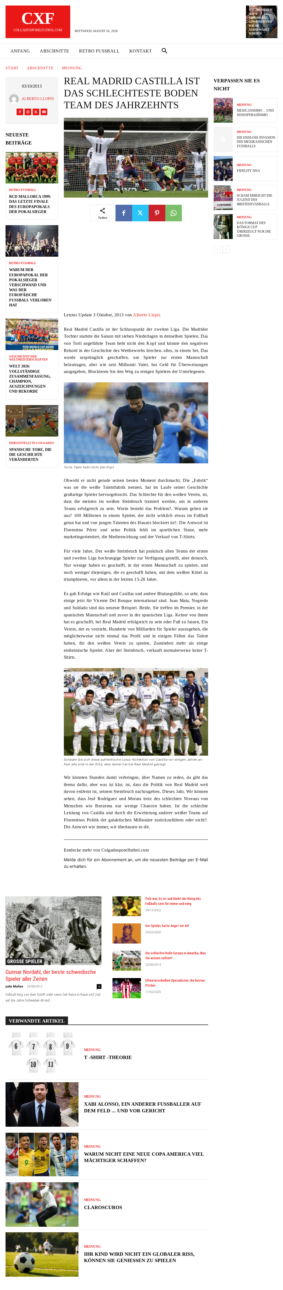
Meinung (72, 68)
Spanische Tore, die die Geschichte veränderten (30, 455)
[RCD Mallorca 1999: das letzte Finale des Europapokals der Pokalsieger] (32, 167)
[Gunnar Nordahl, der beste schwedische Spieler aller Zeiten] (53, 930)
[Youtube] (44, 112)
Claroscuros (103, 1207)
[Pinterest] (157, 213)
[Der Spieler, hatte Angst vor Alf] (126, 933)
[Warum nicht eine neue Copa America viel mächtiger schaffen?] (42, 1154)
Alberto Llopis (38, 99)
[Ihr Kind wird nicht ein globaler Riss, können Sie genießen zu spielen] (42, 1254)
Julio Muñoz (14, 986)
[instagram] (28, 112)
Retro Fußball (22, 189)
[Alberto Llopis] (15, 99)
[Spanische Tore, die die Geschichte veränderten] (32, 421)
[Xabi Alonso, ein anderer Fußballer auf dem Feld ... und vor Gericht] (42, 1104)
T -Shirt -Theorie (108, 1057)
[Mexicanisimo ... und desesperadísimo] (223, 110)
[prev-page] (217, 249)
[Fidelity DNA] (223, 168)
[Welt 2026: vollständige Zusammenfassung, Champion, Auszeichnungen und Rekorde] (32, 334)
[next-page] (225, 249)
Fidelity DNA (248, 171)
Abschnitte (40, 68)
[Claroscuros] (42, 1204)
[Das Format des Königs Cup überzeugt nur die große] (223, 226)
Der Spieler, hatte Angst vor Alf (167, 926)
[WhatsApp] (173, 213)
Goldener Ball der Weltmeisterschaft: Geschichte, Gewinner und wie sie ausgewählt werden (261, 17)
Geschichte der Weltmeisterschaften (28, 358)
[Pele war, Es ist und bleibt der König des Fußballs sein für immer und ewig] (126, 906)
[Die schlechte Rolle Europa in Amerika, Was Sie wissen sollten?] (126, 961)
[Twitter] (36, 112)
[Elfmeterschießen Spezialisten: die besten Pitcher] (126, 988)
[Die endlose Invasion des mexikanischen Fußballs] (223, 139)
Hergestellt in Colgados (31, 443)
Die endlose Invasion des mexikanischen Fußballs (256, 142)
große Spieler (24, 961)
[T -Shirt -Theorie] (42, 1054)
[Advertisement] (136, 270)
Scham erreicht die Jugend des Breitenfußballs (254, 200)
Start (12, 68)
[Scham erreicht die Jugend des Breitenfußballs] (223, 197)
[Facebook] (20, 112)
